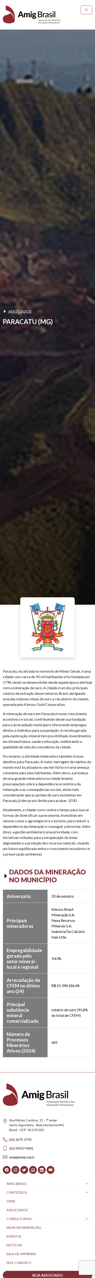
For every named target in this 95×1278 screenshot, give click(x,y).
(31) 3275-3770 (20, 1139)
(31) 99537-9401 (21, 1148)
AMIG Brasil (16, 1184)
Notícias (14, 1245)
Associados (19, 311)
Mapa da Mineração (24, 1227)
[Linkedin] (42, 1170)
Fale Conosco (18, 1263)
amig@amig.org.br (22, 1157)
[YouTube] (50, 1170)
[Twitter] (24, 1170)
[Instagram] (15, 1170)
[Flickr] (33, 1170)
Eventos (13, 1236)
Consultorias (19, 1219)
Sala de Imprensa (21, 1254)
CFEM (10, 1201)
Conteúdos (16, 1192)
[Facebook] (7, 1170)
